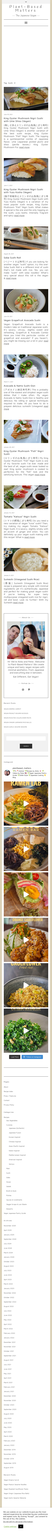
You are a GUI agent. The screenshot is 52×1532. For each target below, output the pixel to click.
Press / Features (10, 1096)
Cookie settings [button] (10, 1526)
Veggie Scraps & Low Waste (16, 1204)
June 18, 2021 (8, 316)
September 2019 (10, 1463)
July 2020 (7, 1418)
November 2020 (10, 1400)
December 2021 (10, 1342)
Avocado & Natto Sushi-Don (19, 385)
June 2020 (8, 1423)
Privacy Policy (9, 1105)
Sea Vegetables (11, 1120)
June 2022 (8, 1315)
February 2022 (9, 1333)
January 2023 (9, 1288)
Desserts (9, 1209)
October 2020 (9, 1405)
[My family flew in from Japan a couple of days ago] (26, 940)
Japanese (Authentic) (16, 1128)
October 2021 (9, 1351)
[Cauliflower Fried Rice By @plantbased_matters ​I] (26, 985)
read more (24, 147)
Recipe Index (8, 1091)
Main (8, 1168)
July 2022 (7, 1311)
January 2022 (9, 1338)
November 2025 (10, 1226)
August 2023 (9, 1266)
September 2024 (10, 1239)
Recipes (6, 1117)
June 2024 (8, 1248)
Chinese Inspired (15, 1142)
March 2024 (8, 1253)
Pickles (8, 1195)
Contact (6, 1100)
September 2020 (10, 1409)
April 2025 (7, 1230)
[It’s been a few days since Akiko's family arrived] (26, 894)
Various (11, 1164)
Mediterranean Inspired (17, 1155)
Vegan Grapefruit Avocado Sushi (22, 320)
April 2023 (8, 1279)
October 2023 (9, 1262)
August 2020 (9, 1414)
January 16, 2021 (9, 513)
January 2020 (9, 1445)
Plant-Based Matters (26, 8)
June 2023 (8, 1275)
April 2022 (8, 1324)
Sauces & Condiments (14, 1200)
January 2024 (9, 1257)
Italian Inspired (14, 1151)
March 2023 (8, 1284)
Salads (8, 1186)
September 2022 (10, 1302)
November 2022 (10, 1293)
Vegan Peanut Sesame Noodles (16, 713)
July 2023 (7, 1270)
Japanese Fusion (15, 1133)
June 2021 (8, 1369)
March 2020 (8, 1436)
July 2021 (7, 1365)
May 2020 (7, 1427)
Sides (8, 1177)
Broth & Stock (11, 1191)
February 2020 (9, 1441)
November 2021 (10, 1347)
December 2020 (10, 1396)
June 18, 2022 (8, 114)
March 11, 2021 (8, 382)
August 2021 (8, 1360)
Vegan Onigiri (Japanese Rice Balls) (17, 722)
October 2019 (9, 1459)
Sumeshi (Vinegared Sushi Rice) (21, 579)
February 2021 (9, 1387)
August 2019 (8, 1468)
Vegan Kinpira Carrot (12, 709)
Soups (8, 1182)
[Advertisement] (26, 53)
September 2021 (10, 1356)
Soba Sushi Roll (12, 257)
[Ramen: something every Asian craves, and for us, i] (26, 849)
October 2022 (9, 1297)
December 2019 (10, 1450)
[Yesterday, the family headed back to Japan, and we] (26, 803)
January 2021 (9, 1391)
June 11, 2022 (8, 185)
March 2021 (8, 1382)
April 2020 (8, 1432)
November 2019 (10, 1454)
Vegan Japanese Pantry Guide (15, 1213)
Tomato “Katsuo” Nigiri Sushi (20, 516)
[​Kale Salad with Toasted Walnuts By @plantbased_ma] (26, 1031)
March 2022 (8, 1329)
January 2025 (9, 1235)
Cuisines (9, 1125)
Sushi (8, 1173)
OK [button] (21, 1526)
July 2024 (7, 1244)
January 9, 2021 (9, 575)
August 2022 (9, 1306)
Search (26, 746)
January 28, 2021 (9, 447)
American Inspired (15, 1160)
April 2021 (7, 1378)
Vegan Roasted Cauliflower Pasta (17, 718)
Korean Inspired (14, 1137)
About (6, 1087)
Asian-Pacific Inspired (16, 1146)
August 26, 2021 (9, 254)
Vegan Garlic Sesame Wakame (15, 727)
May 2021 (7, 1374)
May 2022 (7, 1320)
